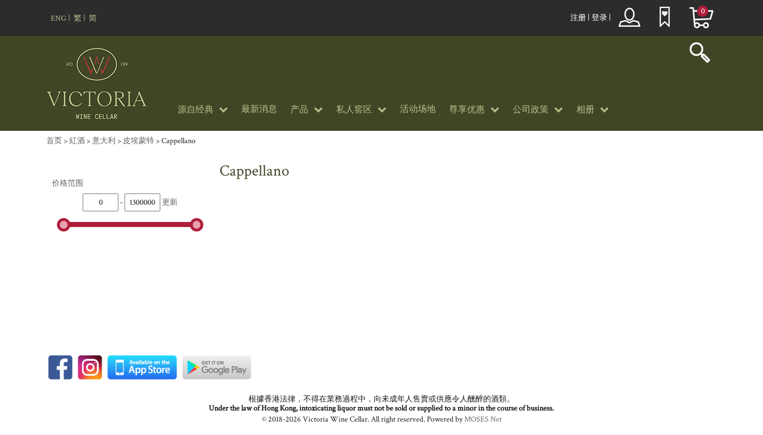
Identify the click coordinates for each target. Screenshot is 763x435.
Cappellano (178, 141)
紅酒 (77, 141)
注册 (578, 18)
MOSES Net (483, 419)
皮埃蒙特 (138, 141)
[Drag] (63, 224)
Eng (58, 18)
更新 (170, 202)
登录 (599, 18)
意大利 (104, 141)
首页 (54, 141)
